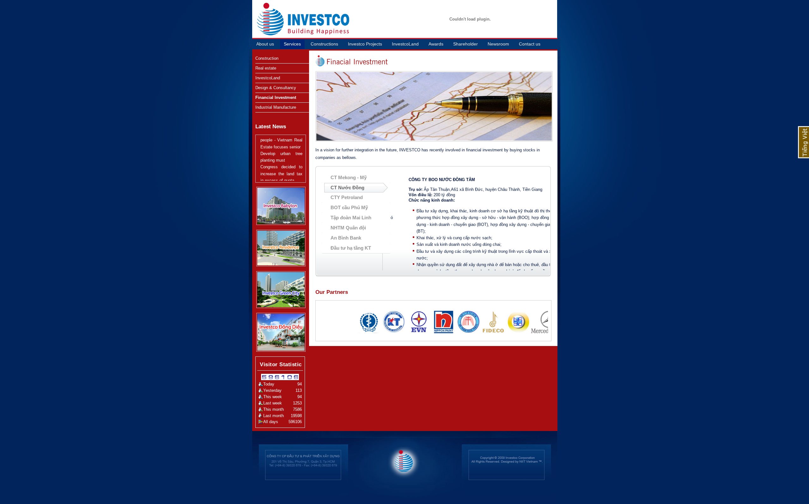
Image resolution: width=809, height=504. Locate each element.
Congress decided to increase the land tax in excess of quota (281, 166)
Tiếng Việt (803, 142)
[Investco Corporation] (270, 18)
